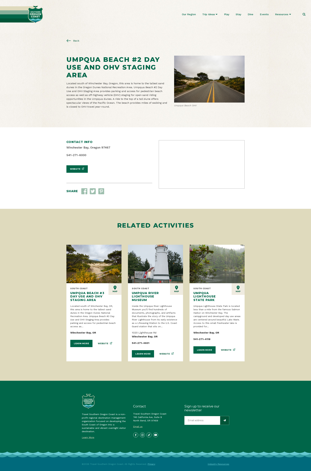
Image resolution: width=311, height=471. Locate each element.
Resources (281, 14)
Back (75, 40)
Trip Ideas (208, 14)
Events (264, 14)
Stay (238, 14)
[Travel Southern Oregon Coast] (21, 14)
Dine (250, 14)
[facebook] (135, 434)
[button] (93, 191)
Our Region (189, 14)
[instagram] (142, 434)
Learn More (81, 343)
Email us (138, 426)
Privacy (151, 464)
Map (115, 291)
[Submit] (224, 420)
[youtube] (155, 434)
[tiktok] (148, 434)
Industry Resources (218, 464)
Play (226, 14)
